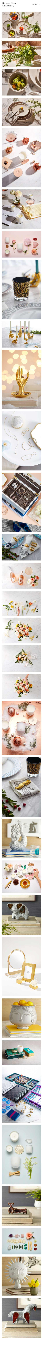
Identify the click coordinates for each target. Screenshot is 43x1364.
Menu (34, 4)
